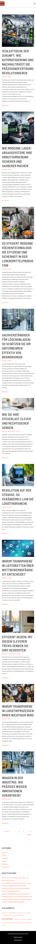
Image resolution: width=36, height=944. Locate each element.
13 (30, 831)
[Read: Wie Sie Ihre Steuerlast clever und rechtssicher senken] (18, 404)
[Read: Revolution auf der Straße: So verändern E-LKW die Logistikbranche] (18, 475)
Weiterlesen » (5, 105)
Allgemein (4, 578)
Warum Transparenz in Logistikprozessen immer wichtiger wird (18, 710)
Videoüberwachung (16, 922)
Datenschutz (18, 937)
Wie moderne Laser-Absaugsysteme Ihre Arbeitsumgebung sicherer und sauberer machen (17, 157)
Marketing (4, 864)
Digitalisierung (5, 912)
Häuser (24, 912)
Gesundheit (19, 912)
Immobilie (29, 912)
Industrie (4, 76)
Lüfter (10, 915)
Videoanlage (29, 919)
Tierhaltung (15, 919)
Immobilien (5, 858)
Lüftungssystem (15, 915)
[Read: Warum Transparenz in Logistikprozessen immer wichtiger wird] (18, 693)
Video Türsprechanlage (6, 922)
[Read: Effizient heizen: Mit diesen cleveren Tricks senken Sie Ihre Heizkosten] (18, 621)
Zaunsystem (28, 922)
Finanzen (4, 431)
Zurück (6, 831)
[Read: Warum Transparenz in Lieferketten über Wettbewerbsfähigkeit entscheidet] (18, 548)
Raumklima (21, 915)
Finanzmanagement (13, 912)
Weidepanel (23, 922)
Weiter (30, 835)
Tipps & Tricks (11, 431)
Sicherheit (7, 919)
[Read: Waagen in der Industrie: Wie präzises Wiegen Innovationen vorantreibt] (18, 762)
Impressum (18, 940)
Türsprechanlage (22, 919)
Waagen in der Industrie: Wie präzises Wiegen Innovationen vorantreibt (14, 786)
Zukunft (3, 925)
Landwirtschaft (5, 915)
